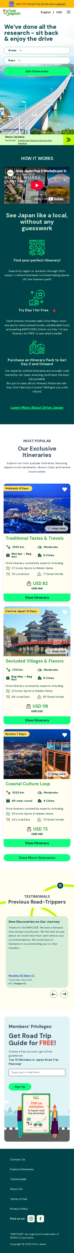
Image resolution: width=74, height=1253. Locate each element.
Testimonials (18, 1179)
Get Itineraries (37, 71)
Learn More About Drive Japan (37, 407)
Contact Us (17, 1159)
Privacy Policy (19, 1209)
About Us (16, 1189)
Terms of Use (18, 1199)
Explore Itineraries (22, 1169)
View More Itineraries (37, 857)
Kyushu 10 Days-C (21, 975)
